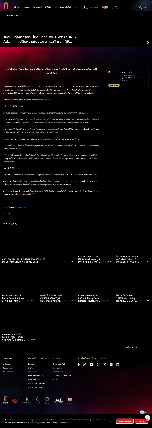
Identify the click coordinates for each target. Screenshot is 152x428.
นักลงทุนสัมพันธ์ (65, 7)
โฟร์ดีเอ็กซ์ (32, 368)
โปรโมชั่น (48, 7)
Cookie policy (66, 422)
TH (113, 421)
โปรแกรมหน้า (8, 368)
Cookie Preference (125, 421)
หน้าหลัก (16, 7)
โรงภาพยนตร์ (37, 7)
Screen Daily (22, 207)
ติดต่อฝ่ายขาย (58, 372)
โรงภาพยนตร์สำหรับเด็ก (36, 383)
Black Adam (12, 214)
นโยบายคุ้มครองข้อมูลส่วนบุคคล (62, 377)
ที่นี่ (33, 194)
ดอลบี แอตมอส (33, 379)
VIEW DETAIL (114, 85)
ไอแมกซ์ (31, 364)
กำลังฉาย (6, 364)
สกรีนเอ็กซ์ (32, 372)
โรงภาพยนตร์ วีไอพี (35, 387)
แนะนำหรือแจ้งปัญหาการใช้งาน (92, 358)
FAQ (76, 7)
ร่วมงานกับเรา (57, 368)
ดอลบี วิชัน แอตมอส (35, 376)
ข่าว (55, 7)
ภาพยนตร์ (26, 7)
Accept (141, 421)
